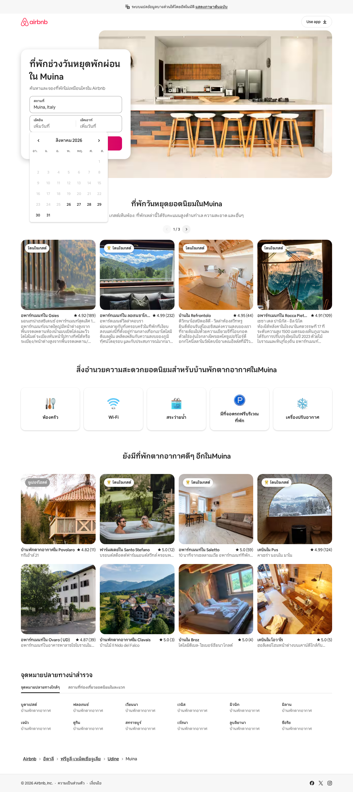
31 (48, 215)
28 (89, 204)
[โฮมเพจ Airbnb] (34, 22)
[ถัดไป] (186, 229)
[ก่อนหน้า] (167, 229)
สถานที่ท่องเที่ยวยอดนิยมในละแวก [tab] (96, 687)
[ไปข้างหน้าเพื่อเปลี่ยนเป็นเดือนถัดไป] (98, 140)
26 (69, 204)
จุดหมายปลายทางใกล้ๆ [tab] (40, 687)
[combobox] (76, 107)
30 (38, 215)
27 (79, 204)
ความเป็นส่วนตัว (71, 783)
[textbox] (53, 126)
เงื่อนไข (95, 783)
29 (99, 204)
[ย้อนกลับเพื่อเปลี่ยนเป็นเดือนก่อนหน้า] (38, 140)
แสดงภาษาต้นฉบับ (211, 6)
